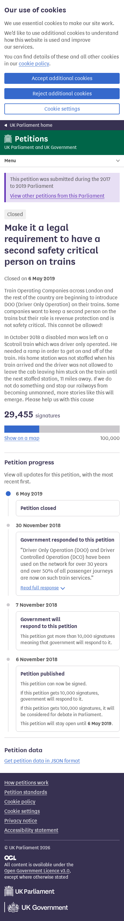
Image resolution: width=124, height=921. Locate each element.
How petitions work (26, 783)
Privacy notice (20, 821)
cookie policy (34, 63)
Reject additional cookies (62, 93)
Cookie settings (62, 109)
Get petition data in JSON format (42, 761)
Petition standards (25, 792)
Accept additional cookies (62, 78)
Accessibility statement (31, 830)
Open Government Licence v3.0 (36, 870)
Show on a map (22, 438)
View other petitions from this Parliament (57, 196)
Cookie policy (19, 802)
